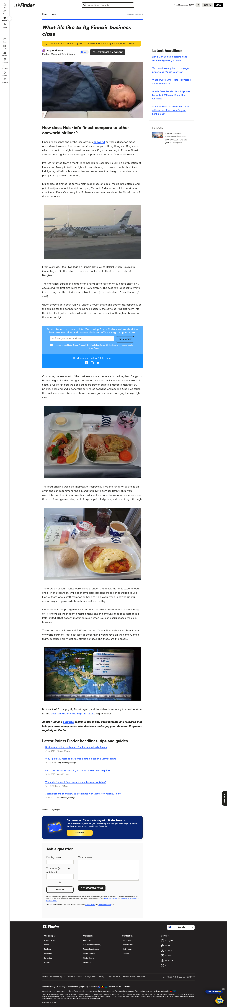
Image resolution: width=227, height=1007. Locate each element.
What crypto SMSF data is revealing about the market (171, 82)
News (53, 14)
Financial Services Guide (164, 996)
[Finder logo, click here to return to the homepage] (28, 5)
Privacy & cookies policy (94, 977)
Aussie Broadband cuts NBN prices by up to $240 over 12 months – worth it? (171, 95)
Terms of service (75, 977)
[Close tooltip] (223, 989)
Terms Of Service (107, 345)
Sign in (60, 890)
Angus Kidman (55, 50)
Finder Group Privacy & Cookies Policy (83, 345)
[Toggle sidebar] (9, 18)
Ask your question (92, 888)
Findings (68, 722)
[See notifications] (197, 5)
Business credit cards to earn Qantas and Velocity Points (76, 747)
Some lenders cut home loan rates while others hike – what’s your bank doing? (170, 110)
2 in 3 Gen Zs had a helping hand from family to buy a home (169, 59)
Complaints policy (113, 977)
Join (218, 5)
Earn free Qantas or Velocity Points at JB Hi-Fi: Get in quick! (77, 770)
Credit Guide (178, 996)
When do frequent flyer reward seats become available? (75, 782)
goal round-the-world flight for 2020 (72, 713)
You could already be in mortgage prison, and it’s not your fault (170, 70)
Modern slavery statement (134, 977)
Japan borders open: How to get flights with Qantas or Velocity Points (83, 794)
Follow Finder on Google (107, 52)
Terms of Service (105, 904)
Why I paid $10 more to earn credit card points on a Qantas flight (80, 759)
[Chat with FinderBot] (219, 1000)
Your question (85, 857)
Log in (207, 5)
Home (44, 14)
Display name (53, 857)
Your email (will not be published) (58, 870)
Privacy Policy (90, 904)
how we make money (93, 998)
